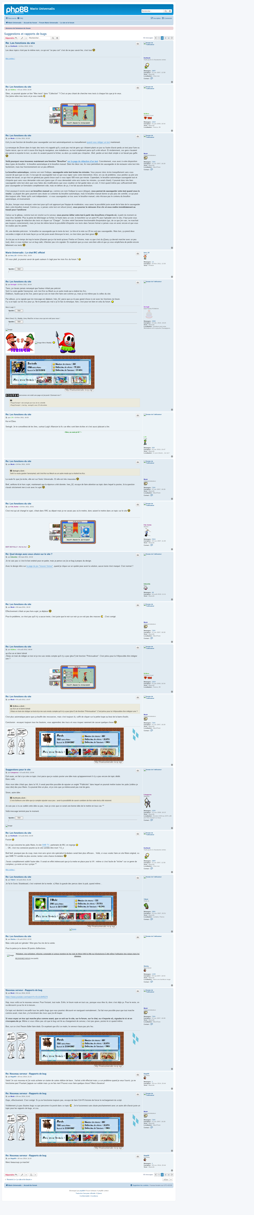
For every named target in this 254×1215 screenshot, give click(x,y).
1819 (154, 122)
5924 (154, 539)
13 (153, 262)
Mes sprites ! (10, 58)
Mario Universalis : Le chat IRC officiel (25, 252)
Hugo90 (146, 1073)
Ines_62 (146, 252)
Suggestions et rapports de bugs (25, 33)
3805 (154, 71)
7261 (154, 162)
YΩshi (146, 899)
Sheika (146, 966)
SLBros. (146, 113)
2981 (154, 911)
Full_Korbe (148, 525)
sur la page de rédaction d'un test (82, 161)
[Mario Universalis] (17, 9)
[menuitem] (20, 18)
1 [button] (158, 38)
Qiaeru (99, 1193)
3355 (154, 810)
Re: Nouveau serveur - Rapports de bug (26, 1073)
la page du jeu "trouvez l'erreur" (39, 566)
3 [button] (165, 38)
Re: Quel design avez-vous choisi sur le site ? (29, 554)
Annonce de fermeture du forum (18, 28)
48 (153, 592)
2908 (154, 321)
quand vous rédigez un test (98, 142)
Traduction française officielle (85, 1193)
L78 (145, 437)
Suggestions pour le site (18, 769)
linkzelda (147, 584)
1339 (154, 974)
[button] (155, 38)
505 (153, 447)
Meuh (146, 153)
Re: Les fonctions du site (20, 43)
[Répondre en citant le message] (138, 43)
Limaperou (147, 794)
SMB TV (45, 845)
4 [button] (168, 38)
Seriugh (146, 307)
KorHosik (147, 58)
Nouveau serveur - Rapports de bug (24, 990)
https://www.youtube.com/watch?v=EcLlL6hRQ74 (27, 997)
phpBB (82, 1190)
